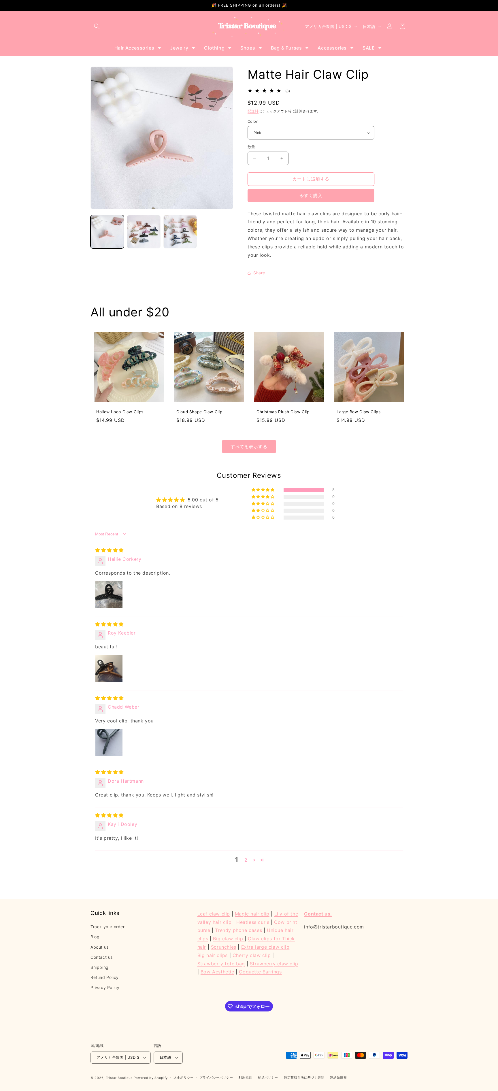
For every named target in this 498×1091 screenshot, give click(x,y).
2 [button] (246, 860)
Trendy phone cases (238, 930)
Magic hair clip (252, 914)
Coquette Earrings (260, 972)
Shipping (99, 967)
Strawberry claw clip (274, 963)
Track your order (107, 926)
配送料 (253, 111)
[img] (109, 550)
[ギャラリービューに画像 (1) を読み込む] (107, 231)
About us (99, 946)
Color (253, 121)
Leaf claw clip (213, 914)
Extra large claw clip (265, 947)
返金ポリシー (183, 1077)
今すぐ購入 (310, 195)
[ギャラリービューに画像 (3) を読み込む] (180, 231)
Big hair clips (212, 955)
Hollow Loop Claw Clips (120, 411)
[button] (96, 26)
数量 (251, 146)
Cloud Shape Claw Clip (199, 411)
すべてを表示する (249, 446)
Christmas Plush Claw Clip (283, 411)
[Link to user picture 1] (109, 595)
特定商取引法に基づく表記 (304, 1077)
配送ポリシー (268, 1077)
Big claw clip (228, 938)
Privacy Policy (104, 987)
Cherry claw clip (252, 955)
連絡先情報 (338, 1077)
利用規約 (245, 1077)
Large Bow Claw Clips (359, 411)
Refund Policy (104, 977)
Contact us (101, 956)
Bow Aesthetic (217, 972)
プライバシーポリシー (216, 1077)
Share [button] (259, 272)
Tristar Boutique (119, 1078)
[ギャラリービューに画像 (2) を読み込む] (143, 231)
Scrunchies (223, 947)
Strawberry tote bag (221, 963)
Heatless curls (252, 922)
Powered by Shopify (151, 1078)
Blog (94, 936)
